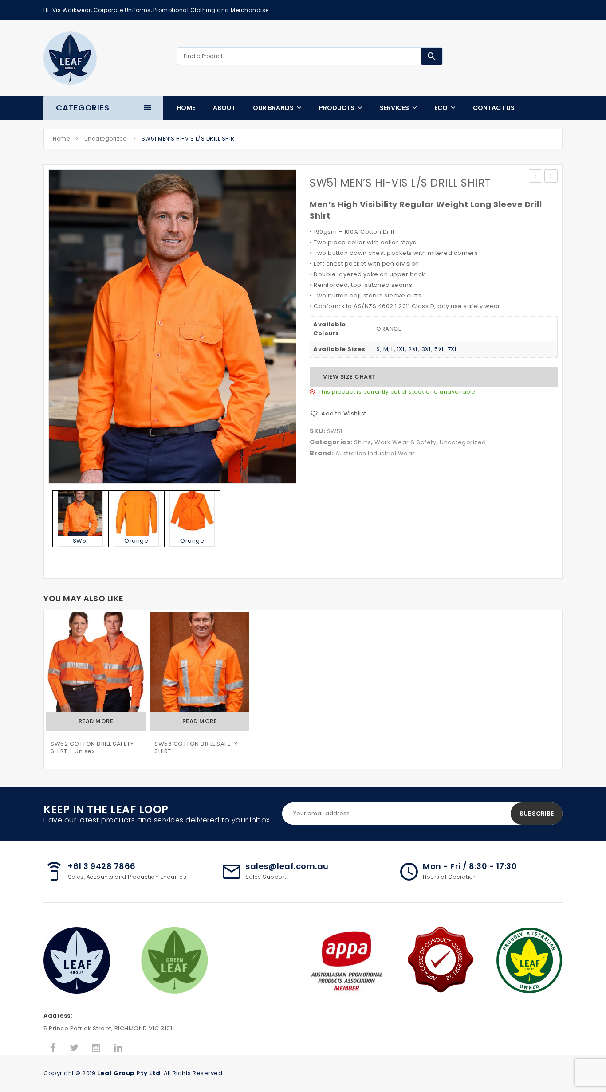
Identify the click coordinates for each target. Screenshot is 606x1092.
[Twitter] (74, 1048)
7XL (452, 349)
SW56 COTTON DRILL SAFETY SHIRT (195, 748)
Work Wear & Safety (405, 442)
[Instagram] (96, 1048)
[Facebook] (53, 1048)
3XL (426, 349)
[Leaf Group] (70, 58)
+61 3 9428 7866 (102, 866)
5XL (439, 349)
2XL (413, 349)
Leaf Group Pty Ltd (129, 1073)
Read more (96, 721)
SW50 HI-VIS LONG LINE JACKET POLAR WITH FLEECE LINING (535, 177)
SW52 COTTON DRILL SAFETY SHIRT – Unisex (92, 748)
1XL (401, 349)
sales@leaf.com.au (287, 866)
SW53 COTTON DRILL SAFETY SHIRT (551, 177)
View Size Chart (349, 376)
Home (61, 138)
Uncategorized (105, 138)
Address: (57, 1015)
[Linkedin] (118, 1048)
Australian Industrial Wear (375, 453)
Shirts (362, 442)
